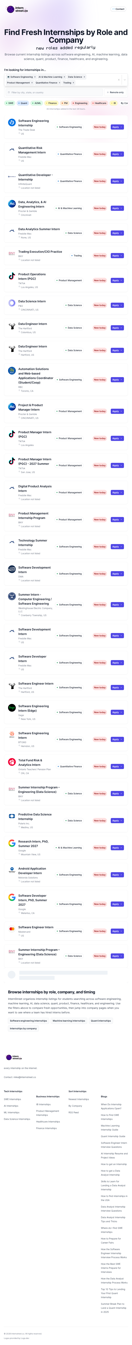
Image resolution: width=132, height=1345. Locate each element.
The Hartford (25, 328)
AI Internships (11, 1105)
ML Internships (11, 1112)
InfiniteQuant (25, 184)
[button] (35, 76)
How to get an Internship (114, 1164)
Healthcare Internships (48, 1121)
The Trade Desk (26, 129)
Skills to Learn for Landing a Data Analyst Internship (113, 1185)
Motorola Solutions (28, 877)
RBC (20, 387)
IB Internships (43, 1104)
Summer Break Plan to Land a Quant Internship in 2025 (113, 1307)
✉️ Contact (118, 9)
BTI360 (22, 742)
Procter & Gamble (27, 211)
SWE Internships (12, 1099)
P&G (20, 305)
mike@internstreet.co (25, 1077)
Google (22, 850)
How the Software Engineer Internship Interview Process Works (114, 1253)
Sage (21, 715)
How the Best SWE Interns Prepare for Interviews (111, 1267)
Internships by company (23, 1028)
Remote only (117, 92)
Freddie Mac (25, 157)
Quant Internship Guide (113, 1136)
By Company (75, 1105)
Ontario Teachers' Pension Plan (34, 769)
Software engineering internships (28, 1020)
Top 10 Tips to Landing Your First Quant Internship (113, 1293)
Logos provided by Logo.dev (16, 1338)
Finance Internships (46, 1128)
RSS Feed (74, 1112)
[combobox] (76, 83)
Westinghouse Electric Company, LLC (35, 610)
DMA (20, 576)
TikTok (21, 283)
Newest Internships (79, 1099)
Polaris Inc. (24, 823)
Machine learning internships (69, 1020)
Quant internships (101, 1020)
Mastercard (24, 931)
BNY (20, 256)
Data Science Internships (17, 1119)
